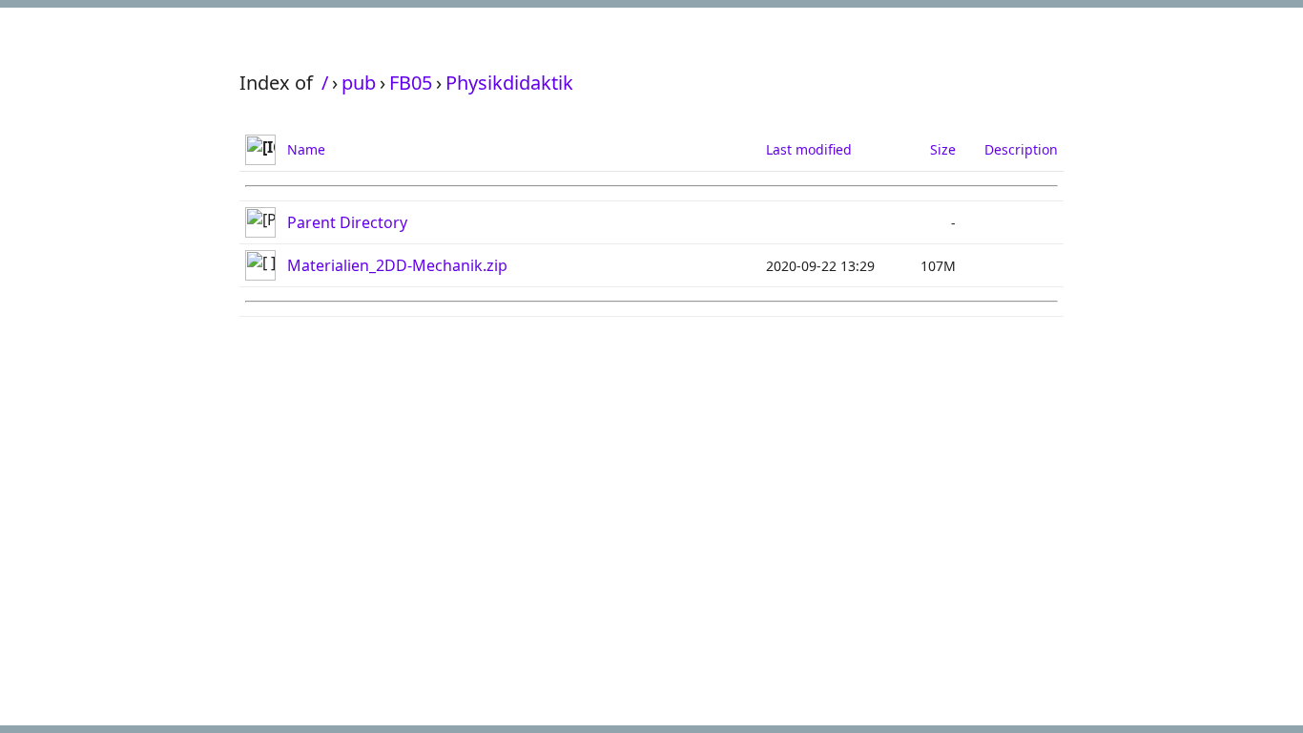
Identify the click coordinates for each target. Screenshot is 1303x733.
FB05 (410, 82)
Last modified (809, 149)
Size (943, 149)
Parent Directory (347, 222)
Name (306, 149)
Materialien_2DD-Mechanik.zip (397, 265)
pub (358, 82)
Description (1021, 149)
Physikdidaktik (509, 82)
